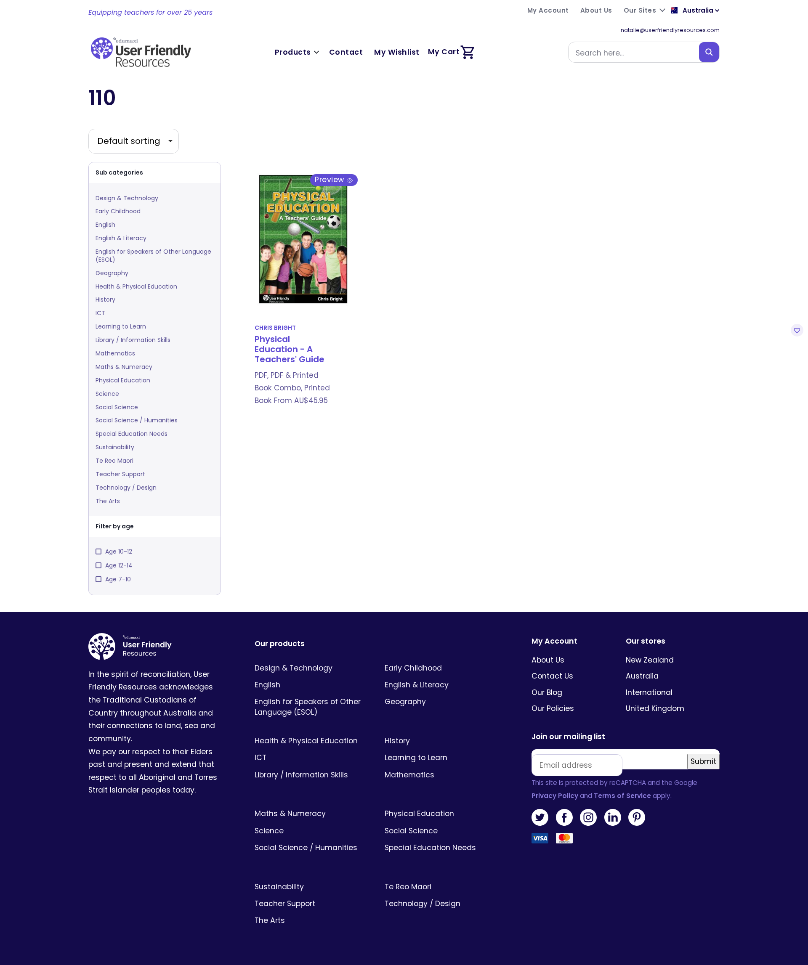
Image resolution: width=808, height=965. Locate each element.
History (105, 299)
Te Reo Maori (114, 460)
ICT (100, 313)
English (105, 224)
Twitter (540, 817)
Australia (642, 676)
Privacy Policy (555, 795)
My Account (554, 641)
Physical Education (123, 380)
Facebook (564, 817)
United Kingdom (655, 708)
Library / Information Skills (133, 340)
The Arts (108, 501)
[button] (796, 330)
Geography (112, 273)
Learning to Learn (121, 326)
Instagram (588, 817)
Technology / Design (126, 487)
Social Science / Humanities (137, 420)
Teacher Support (120, 474)
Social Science (117, 407)
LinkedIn (612, 817)
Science (107, 394)
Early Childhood (118, 211)
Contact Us (552, 676)
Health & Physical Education (136, 286)
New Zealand (650, 660)
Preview (330, 180)
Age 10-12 (118, 551)
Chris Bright (275, 328)
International (649, 692)
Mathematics (115, 353)
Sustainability (115, 447)
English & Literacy (121, 238)
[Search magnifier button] (709, 52)
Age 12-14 (119, 565)
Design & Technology (127, 198)
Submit (703, 761)
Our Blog (547, 692)
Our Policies (553, 708)
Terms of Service (622, 795)
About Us (548, 660)
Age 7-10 (118, 579)
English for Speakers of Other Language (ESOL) (153, 255)
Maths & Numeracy (124, 367)
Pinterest (636, 817)
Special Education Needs (131, 433)
